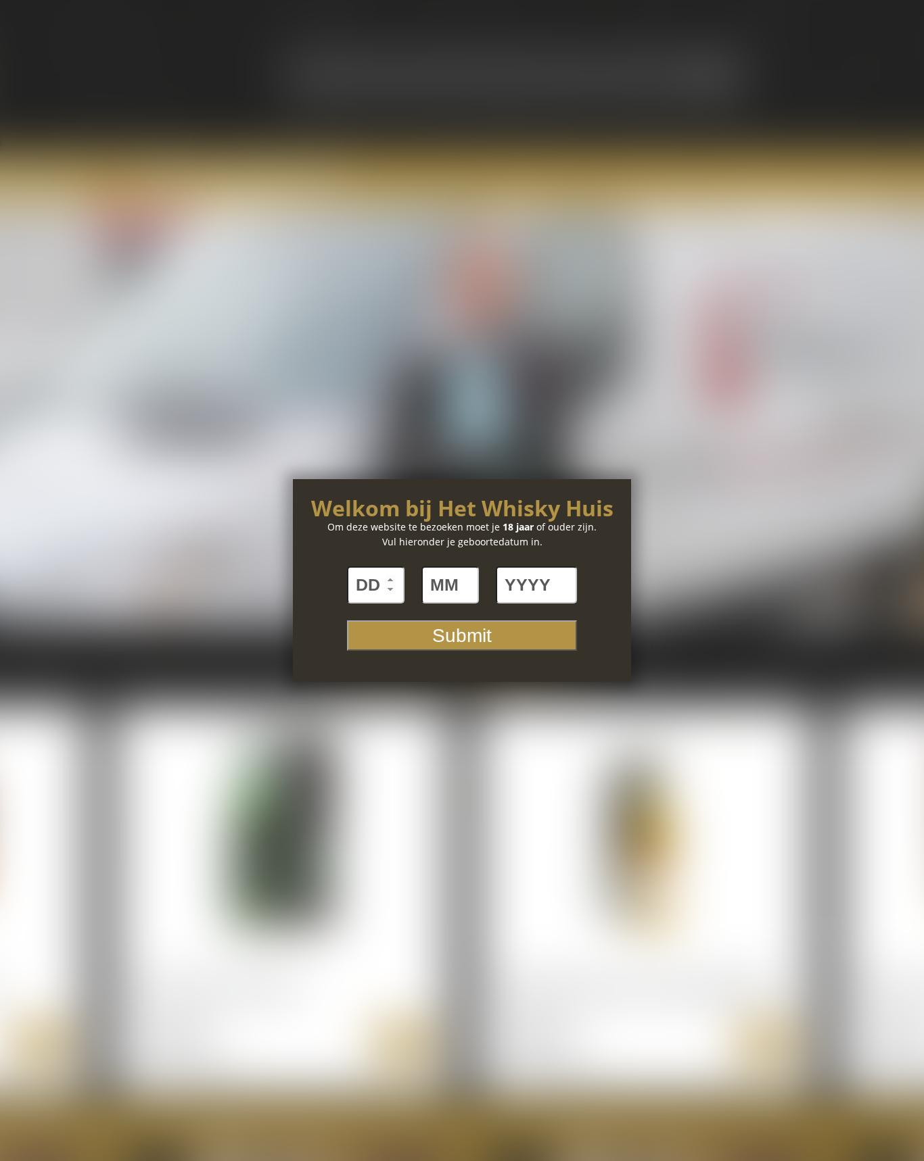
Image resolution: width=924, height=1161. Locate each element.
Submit (462, 635)
